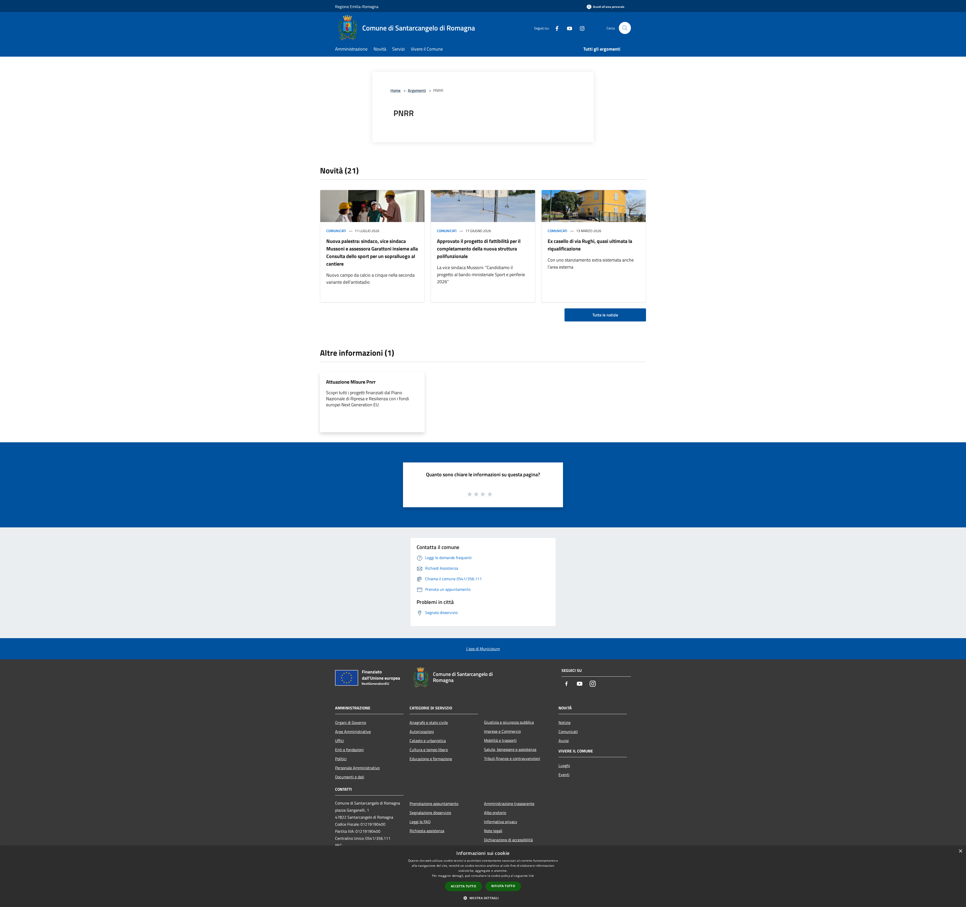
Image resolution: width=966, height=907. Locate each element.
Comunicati (336, 230)
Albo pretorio (495, 813)
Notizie (564, 722)
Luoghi (564, 766)
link (531, 876)
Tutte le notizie (605, 315)
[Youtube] (567, 27)
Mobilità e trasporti (500, 740)
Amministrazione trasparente (509, 804)
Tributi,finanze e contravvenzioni (512, 758)
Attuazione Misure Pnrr (351, 382)
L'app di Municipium (483, 649)
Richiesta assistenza (427, 831)
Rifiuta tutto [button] (503, 886)
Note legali (493, 831)
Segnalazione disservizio (430, 813)
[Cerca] (625, 28)
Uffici (339, 741)
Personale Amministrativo (357, 768)
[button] (483, 898)
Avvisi (563, 741)
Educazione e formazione (431, 759)
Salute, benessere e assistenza (510, 749)
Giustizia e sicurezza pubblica (509, 722)
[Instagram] (580, 27)
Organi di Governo (350, 722)
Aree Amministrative (353, 732)
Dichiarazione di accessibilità (508, 840)
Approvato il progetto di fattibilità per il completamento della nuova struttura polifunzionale (478, 248)
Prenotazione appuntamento (434, 804)
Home (395, 90)
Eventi (564, 775)
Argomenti (417, 90)
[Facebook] (555, 27)
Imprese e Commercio (502, 731)
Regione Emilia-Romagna (356, 7)
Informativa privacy (500, 822)
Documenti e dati (349, 777)
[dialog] (483, 876)
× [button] (960, 851)
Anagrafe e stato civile (429, 722)
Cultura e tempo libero (429, 750)
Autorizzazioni (422, 732)
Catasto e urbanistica (428, 741)
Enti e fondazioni (349, 750)
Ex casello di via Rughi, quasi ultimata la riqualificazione (590, 244)
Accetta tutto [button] (463, 886)
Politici (341, 759)
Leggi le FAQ (420, 822)
